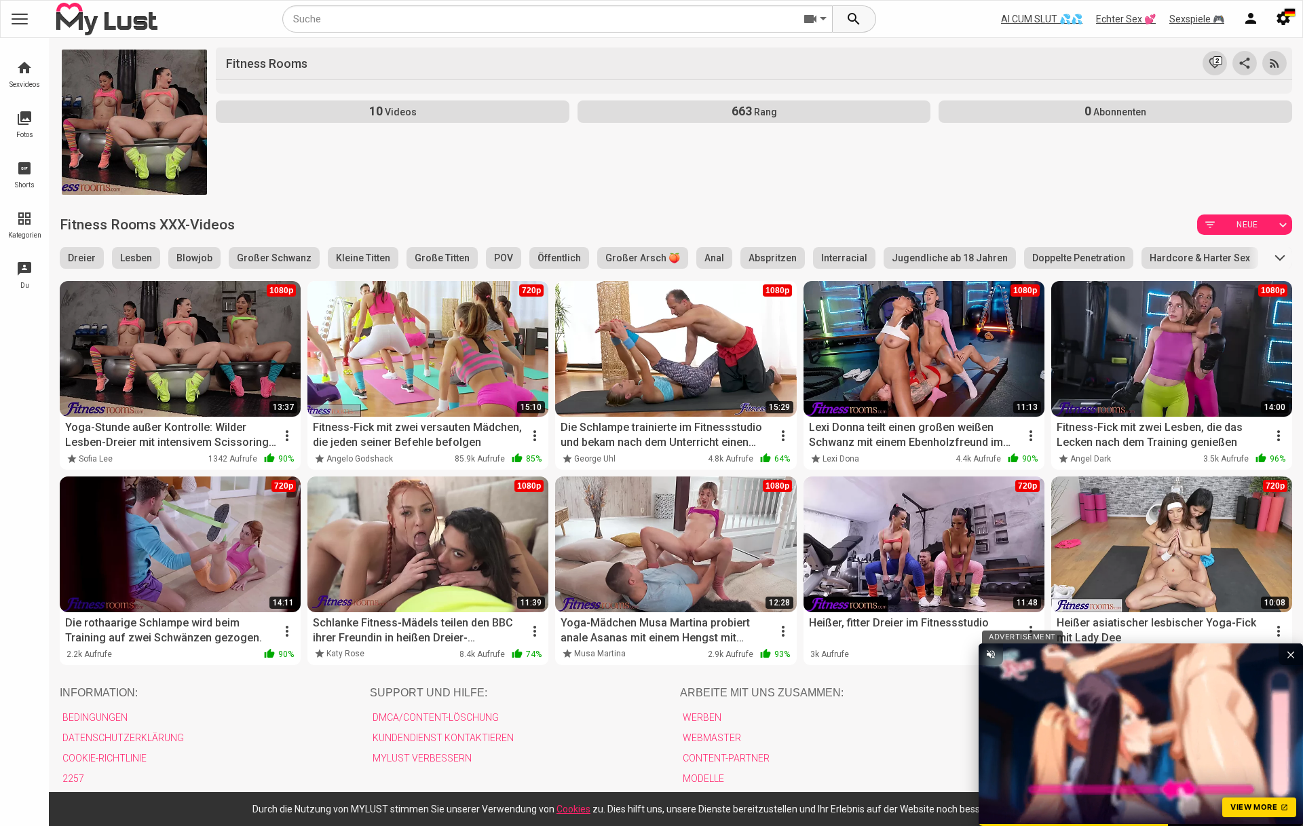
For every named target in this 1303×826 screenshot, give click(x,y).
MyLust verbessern (422, 758)
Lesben (136, 257)
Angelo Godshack (359, 459)
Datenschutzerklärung (123, 737)
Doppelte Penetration (1078, 257)
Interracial (844, 257)
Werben (702, 717)
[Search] (854, 19)
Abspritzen (773, 257)
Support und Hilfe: (428, 692)
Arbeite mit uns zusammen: (762, 692)
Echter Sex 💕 (1126, 19)
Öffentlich (559, 257)
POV (503, 257)
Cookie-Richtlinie (104, 758)
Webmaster (712, 737)
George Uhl (595, 459)
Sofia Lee (96, 459)
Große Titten (442, 257)
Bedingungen (95, 717)
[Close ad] (1291, 654)
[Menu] (1250, 19)
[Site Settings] (1283, 19)
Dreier (82, 257)
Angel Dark (1090, 459)
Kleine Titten (363, 257)
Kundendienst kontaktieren (443, 737)
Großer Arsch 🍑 (642, 257)
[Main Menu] (20, 19)
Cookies (573, 809)
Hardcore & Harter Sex (1200, 257)
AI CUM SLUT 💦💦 (1041, 19)
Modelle (703, 778)
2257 (73, 778)
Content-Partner (726, 758)
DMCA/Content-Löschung (436, 717)
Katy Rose (345, 653)
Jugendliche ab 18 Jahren (950, 257)
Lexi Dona (841, 459)
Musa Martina (600, 653)
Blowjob (194, 257)
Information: (99, 692)
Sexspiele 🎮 (1196, 19)
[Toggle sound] (991, 654)
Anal (714, 257)
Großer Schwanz (274, 257)
